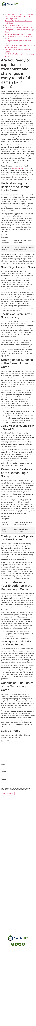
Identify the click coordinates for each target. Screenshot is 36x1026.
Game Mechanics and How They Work (18, 34)
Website (3, 779)
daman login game (18, 168)
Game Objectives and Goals (14, 25)
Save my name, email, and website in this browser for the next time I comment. (15, 788)
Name (3, 764)
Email (3, 771)
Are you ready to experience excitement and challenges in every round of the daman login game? (19, 16)
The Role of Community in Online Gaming (19, 27)
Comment (5, 741)
